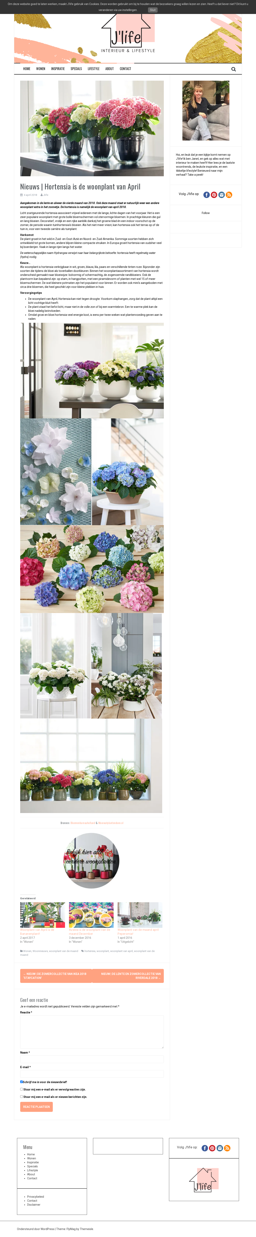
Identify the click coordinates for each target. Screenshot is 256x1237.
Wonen (40, 68)
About (109, 68)
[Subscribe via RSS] (229, 194)
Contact (125, 68)
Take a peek (195, 174)
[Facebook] (206, 194)
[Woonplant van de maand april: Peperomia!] (140, 915)
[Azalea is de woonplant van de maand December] (91, 915)
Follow (206, 213)
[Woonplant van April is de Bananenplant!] (42, 915)
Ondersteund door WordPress (36, 1229)
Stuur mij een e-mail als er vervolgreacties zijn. (54, 1089)
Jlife (45, 194)
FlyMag (71, 1229)
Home (26, 68)
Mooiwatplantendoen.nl (111, 823)
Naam (25, 1052)
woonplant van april (121, 951)
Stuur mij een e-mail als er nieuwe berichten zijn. (55, 1096)
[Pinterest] (214, 194)
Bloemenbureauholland (82, 823)
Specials (76, 68)
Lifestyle (93, 68)
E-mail (25, 1067)
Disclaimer (33, 1204)
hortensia (90, 951)
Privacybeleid (35, 1196)
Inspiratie (58, 68)
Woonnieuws (40, 951)
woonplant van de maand (63, 951)
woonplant (103, 951)
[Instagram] (221, 194)
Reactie (26, 1012)
